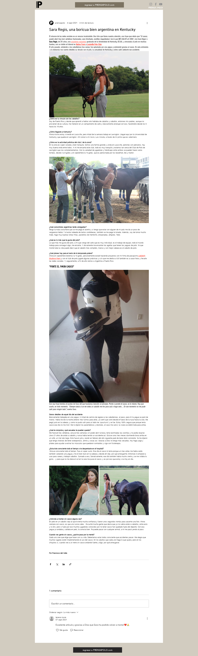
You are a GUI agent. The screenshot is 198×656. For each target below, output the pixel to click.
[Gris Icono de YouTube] (161, 4)
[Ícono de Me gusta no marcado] (57, 630)
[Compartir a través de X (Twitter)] (57, 564)
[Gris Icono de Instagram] (151, 4)
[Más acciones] (147, 22)
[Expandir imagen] (74, 490)
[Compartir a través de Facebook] (50, 564)
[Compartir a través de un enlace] (70, 564)
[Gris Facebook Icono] (156, 4)
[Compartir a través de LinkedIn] (63, 564)
